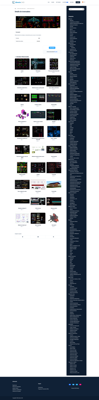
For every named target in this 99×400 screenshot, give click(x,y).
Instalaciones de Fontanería (75, 183)
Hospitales (72, 313)
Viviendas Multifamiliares (74, 321)
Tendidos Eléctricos (73, 144)
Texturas (70, 345)
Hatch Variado (72, 348)
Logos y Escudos (73, 327)
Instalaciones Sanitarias (74, 191)
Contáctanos (40, 387)
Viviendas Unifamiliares (74, 322)
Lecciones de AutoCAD (74, 114)
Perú (71, 133)
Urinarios (71, 275)
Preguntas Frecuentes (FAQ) (43, 389)
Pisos (71, 105)
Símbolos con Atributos (74, 328)
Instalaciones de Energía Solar (75, 182)
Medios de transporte (72, 192)
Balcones (71, 20)
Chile (71, 126)
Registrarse (15, 385)
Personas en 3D (73, 289)
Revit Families (58, 2)
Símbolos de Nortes (73, 330)
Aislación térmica (73, 55)
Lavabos (71, 269)
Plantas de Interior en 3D (74, 372)
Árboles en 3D (72, 363)
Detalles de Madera (73, 94)
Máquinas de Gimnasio (74, 80)
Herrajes (71, 26)
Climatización (71, 52)
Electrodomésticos (73, 229)
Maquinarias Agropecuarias (75, 68)
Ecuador (71, 129)
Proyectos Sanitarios (74, 273)
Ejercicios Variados (73, 112)
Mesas (71, 244)
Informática (72, 236)
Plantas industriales (73, 318)
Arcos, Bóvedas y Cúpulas (74, 109)
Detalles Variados (73, 97)
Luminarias (72, 138)
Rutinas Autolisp (73, 118)
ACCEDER (78, 2)
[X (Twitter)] (38, 236)
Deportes (70, 71)
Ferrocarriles (72, 201)
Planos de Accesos (73, 50)
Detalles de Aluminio (74, 25)
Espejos (71, 263)
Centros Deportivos (73, 74)
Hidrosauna (72, 266)
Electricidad (71, 135)
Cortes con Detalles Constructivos (76, 91)
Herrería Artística (73, 28)
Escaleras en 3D (73, 49)
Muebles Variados (73, 247)
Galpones (71, 312)
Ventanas (71, 40)
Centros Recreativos (73, 306)
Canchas (71, 73)
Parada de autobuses (74, 215)
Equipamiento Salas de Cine (75, 230)
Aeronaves (72, 194)
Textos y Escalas (73, 120)
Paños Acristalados (73, 32)
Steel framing (72, 342)
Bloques (52, 2)
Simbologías (71, 324)
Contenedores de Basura (74, 211)
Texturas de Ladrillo (73, 357)
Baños (71, 260)
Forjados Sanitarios (73, 102)
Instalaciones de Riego (74, 65)
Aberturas (70, 18)
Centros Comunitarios (74, 303)
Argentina (72, 123)
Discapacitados (73, 44)
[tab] (18, 32)
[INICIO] (15, 8)
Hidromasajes (72, 265)
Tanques (71, 156)
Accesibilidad (71, 43)
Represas (71, 282)
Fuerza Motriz (72, 136)
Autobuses (72, 195)
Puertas (71, 35)
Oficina (71, 250)
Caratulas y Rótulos (73, 111)
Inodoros (71, 268)
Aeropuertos (72, 295)
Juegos (71, 239)
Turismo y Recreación (74, 319)
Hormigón (72, 103)
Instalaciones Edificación (73, 170)
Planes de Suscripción (17, 386)
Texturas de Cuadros (74, 353)
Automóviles (72, 197)
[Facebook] (22, 236)
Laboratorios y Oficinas (74, 241)
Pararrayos (72, 139)
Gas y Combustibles (73, 162)
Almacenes (72, 297)
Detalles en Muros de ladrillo (75, 96)
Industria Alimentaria (74, 149)
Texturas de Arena (73, 351)
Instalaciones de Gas (74, 185)
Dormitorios (72, 224)
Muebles (70, 220)
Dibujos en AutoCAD (72, 106)
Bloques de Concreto (74, 87)
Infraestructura (71, 159)
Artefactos (72, 257)
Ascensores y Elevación (74, 171)
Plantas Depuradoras (75, 167)
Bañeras (71, 259)
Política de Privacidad (17, 391)
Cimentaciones (72, 90)
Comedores (72, 307)
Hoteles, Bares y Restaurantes (75, 315)
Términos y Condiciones (17, 389)
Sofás (71, 254)
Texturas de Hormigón (74, 356)
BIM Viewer (72, 2)
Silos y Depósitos (73, 70)
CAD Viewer (65, 2)
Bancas (71, 209)
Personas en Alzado (73, 291)
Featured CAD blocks (75, 388)
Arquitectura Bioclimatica (74, 298)
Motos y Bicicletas (73, 204)
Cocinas (71, 223)
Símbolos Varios (73, 331)
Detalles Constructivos (73, 84)
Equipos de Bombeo (73, 147)
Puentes (71, 280)
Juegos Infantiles (73, 213)
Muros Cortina (72, 31)
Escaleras (72, 46)
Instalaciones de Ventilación (75, 189)
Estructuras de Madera (74, 337)
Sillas (71, 251)
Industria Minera (73, 150)
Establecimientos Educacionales (76, 309)
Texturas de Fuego (73, 354)
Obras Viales (71, 277)
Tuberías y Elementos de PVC (75, 274)
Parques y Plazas (73, 217)
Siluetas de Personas (74, 292)
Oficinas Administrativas (74, 316)
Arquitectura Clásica (73, 221)
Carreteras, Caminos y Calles (75, 279)
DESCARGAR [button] (52, 47)
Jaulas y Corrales (73, 67)
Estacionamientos (73, 310)
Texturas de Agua (73, 350)
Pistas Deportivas (73, 82)
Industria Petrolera (73, 152)
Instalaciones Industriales (74, 153)
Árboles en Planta (73, 366)
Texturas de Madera (73, 359)
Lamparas (72, 242)
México (71, 132)
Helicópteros (72, 203)
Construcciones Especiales (75, 62)
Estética (71, 235)
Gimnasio (71, 79)
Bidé (71, 262)
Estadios (71, 77)
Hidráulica (72, 164)
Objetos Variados (73, 248)
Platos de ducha (73, 271)
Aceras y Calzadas (73, 207)
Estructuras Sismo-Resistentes (75, 100)
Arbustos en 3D (73, 368)
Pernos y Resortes (73, 115)
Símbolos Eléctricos (73, 142)
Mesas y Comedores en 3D (75, 245)
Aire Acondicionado (73, 53)
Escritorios (72, 232)
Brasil (71, 124)
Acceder (55, 51)
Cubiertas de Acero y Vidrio (75, 336)
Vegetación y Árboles (72, 362)
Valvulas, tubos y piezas (74, 158)
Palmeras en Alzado (73, 371)
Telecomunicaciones (73, 168)
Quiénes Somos (15, 388)
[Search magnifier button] (83, 9)
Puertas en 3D (72, 37)
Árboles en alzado (73, 365)
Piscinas (71, 218)
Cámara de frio (72, 58)
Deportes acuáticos (73, 76)
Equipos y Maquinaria (72, 145)
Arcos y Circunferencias (74, 108)
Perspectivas (72, 117)
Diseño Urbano (71, 121)
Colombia (71, 127)
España (71, 130)
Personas (70, 285)
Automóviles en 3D (73, 198)
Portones (71, 34)
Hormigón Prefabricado (74, 339)
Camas (72, 226)
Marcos (71, 29)
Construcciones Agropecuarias (74, 61)
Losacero (71, 341)
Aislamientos (72, 85)
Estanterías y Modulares (74, 233)
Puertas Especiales (73, 38)
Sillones (71, 253)
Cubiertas (72, 93)
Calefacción (72, 56)
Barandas (73, 47)
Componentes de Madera (74, 22)
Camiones (72, 200)
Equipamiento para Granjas (75, 64)
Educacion (72, 227)
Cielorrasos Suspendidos (74, 88)
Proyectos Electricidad (74, 141)
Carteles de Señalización (74, 325)
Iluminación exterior (73, 212)
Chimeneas (72, 59)
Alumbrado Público (73, 161)
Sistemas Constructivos (73, 333)
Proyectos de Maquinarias (75, 155)
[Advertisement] (52, 38)
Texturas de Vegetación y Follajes (76, 360)
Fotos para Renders (73, 288)
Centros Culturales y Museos (75, 304)
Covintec (71, 334)
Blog (48, 2)
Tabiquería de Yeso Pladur (75, 344)
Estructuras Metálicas (74, 99)
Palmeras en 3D (73, 369)
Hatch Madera (72, 347)
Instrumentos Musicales (74, 238)
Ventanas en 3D (73, 41)
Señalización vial (73, 283)
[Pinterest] (53, 236)
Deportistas (72, 286)
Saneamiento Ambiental (74, 165)
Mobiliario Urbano (72, 206)
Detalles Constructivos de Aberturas (76, 23)
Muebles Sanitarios (72, 256)
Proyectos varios (72, 294)
